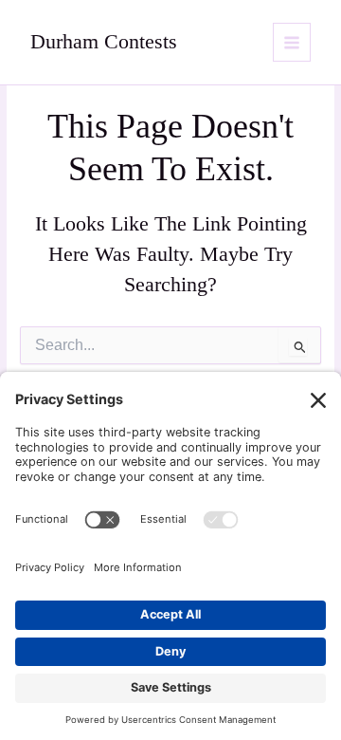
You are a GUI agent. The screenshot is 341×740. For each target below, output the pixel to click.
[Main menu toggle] (292, 42)
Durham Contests (103, 41)
